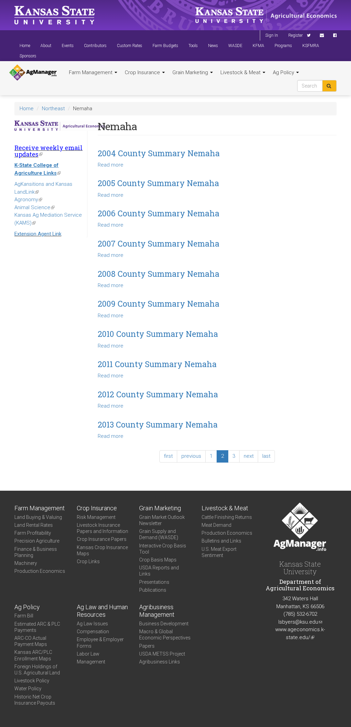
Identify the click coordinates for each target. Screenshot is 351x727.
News (213, 45)
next (249, 456)
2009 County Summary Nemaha (158, 303)
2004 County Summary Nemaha (159, 153)
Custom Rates (129, 45)
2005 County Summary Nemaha (158, 183)
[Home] (33, 73)
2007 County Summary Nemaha (158, 243)
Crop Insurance (143, 72)
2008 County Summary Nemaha (158, 274)
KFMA (258, 45)
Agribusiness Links (159, 661)
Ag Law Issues (92, 623)
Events (68, 45)
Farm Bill (23, 615)
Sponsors (28, 56)
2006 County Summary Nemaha (158, 213)
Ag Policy (284, 72)
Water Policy (27, 688)
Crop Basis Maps (158, 560)
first (168, 456)
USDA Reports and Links (159, 571)
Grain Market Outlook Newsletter (162, 520)
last (266, 456)
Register (295, 35)
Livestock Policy (31, 680)
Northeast (53, 108)
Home (25, 45)
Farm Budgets (165, 45)
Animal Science (34, 207)
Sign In (271, 35)
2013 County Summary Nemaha (158, 424)
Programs (283, 45)
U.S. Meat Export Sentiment (219, 552)
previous (191, 456)
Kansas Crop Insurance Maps (102, 550)
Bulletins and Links (221, 541)
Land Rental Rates (33, 525)
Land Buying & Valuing (38, 517)
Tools (193, 45)
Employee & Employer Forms (100, 642)
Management (91, 661)
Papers (147, 646)
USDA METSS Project (162, 654)
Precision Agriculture (36, 541)
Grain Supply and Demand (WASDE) (158, 534)
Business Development (164, 623)
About (45, 45)
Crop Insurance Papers (101, 539)
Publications (152, 590)
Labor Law (88, 654)
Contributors (95, 45)
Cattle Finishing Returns (227, 517)
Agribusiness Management (156, 610)
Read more (110, 165)
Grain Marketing (190, 72)
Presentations (154, 582)
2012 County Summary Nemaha (158, 394)
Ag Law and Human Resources (102, 610)
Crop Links (88, 561)
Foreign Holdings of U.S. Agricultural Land (37, 669)
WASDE (235, 45)
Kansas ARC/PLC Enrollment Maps (33, 655)
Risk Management (96, 517)
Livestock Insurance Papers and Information (102, 528)
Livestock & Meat (241, 72)
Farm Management (91, 72)
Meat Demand (216, 525)
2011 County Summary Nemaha (157, 364)
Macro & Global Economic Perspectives (165, 634)
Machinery (25, 563)
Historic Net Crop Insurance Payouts (34, 700)
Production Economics (39, 571)
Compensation (93, 631)
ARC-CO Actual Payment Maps (30, 641)
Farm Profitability (32, 533)
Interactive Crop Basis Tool (162, 549)
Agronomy (28, 199)
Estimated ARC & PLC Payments (37, 627)
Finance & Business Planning (35, 552)
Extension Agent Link (37, 234)
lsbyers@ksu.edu (300, 622)
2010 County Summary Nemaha (158, 334)
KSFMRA (310, 45)
